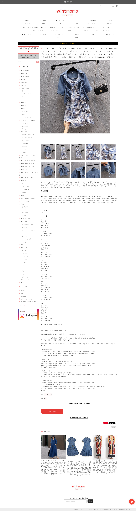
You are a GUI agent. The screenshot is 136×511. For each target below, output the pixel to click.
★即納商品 (93, 20)
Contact (108, 6)
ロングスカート (26, 213)
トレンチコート (26, 189)
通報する (113, 427)
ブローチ (24, 265)
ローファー (25, 236)
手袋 (23, 271)
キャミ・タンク (26, 140)
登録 (90, 501)
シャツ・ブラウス (27, 137)
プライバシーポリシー (27, 299)
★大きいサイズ (26, 24)
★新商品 (43, 24)
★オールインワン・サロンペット (34, 31)
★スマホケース (60, 38)
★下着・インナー (26, 34)
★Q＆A (76, 20)
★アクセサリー (110, 34)
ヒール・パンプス (27, 227)
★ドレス (86, 31)
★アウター (69, 31)
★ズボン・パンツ (59, 34)
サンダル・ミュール (27, 224)
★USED (76, 38)
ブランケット (25, 277)
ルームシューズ (26, 239)
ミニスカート (26, 210)
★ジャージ (106, 27)
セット (24, 99)
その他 (24, 129)
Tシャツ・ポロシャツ (28, 134)
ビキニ (24, 114)
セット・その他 (26, 117)
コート (24, 183)
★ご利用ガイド (26, 20)
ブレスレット (25, 256)
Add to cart (52, 411)
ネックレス (25, 253)
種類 (42, 394)
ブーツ (24, 233)
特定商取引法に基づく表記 (28, 302)
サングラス (25, 262)
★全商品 (59, 24)
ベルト (24, 274)
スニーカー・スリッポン (28, 230)
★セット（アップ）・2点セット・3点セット (34, 27)
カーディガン (25, 143)
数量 (42, 398)
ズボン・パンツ (26, 94)
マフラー (24, 268)
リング (24, 250)
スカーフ (24, 259)
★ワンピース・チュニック (93, 24)
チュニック (25, 126)
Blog (101, 6)
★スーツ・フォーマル (52, 31)
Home (89, 6)
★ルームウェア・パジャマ (102, 31)
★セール (109, 20)
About (95, 6)
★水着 (76, 24)
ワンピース (25, 111)
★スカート (43, 34)
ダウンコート (26, 186)
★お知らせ (43, 20)
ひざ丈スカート (26, 207)
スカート (24, 97)
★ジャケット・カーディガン (55, 27)
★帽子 (93, 34)
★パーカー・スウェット (73, 27)
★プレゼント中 (60, 20)
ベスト (24, 149)
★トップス (110, 24)
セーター (24, 146)
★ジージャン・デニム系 (89, 27)
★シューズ (76, 34)
